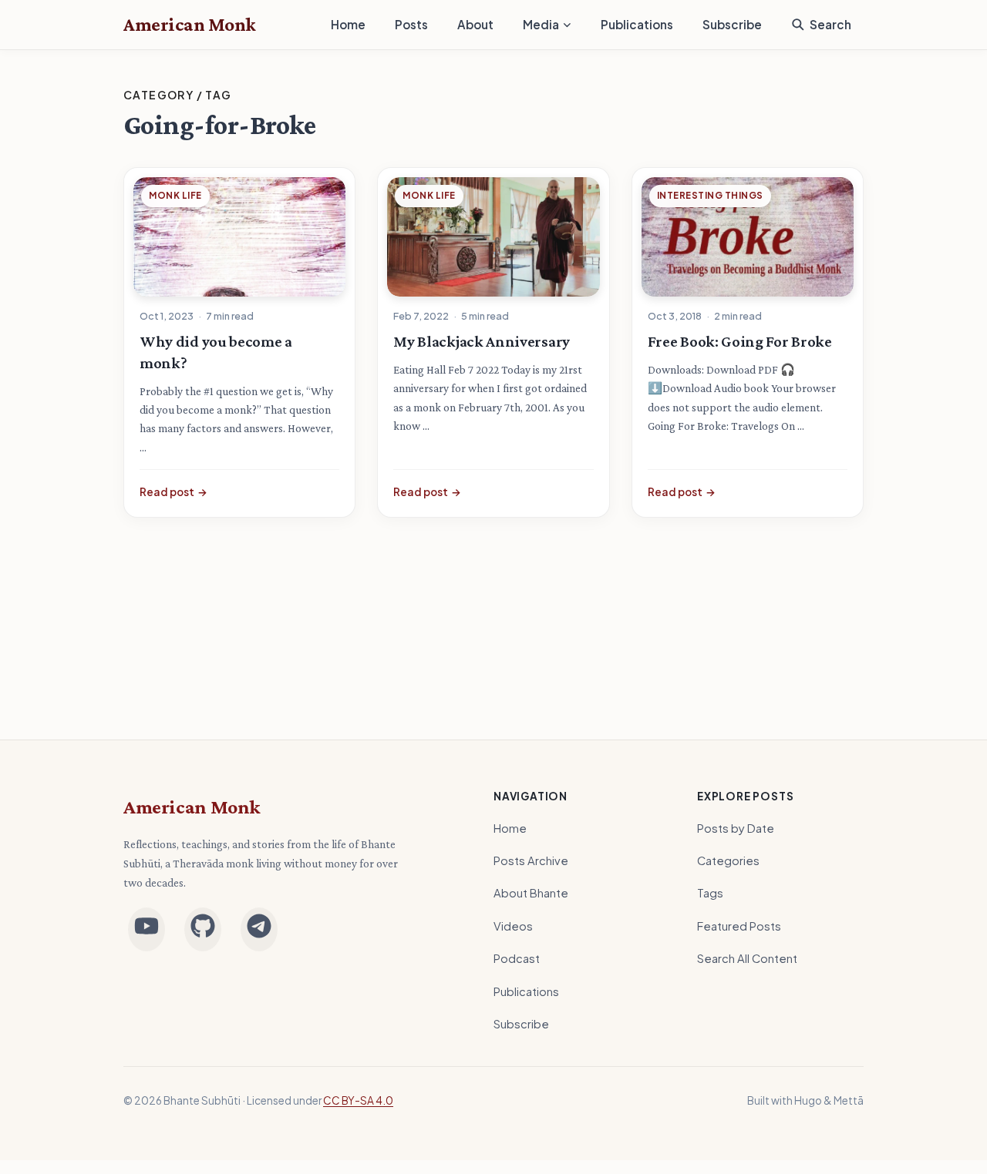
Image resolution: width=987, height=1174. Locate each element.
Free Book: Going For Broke (740, 341)
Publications (637, 24)
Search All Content (747, 958)
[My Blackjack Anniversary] (493, 237)
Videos (513, 926)
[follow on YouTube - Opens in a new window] (146, 929)
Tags (710, 893)
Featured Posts (739, 926)
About (475, 24)
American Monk (192, 807)
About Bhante (531, 893)
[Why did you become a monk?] (239, 237)
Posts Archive (531, 860)
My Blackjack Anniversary (481, 341)
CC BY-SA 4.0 (358, 1100)
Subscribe (732, 24)
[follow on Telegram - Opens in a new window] (259, 929)
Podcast (517, 958)
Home (348, 24)
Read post (173, 491)
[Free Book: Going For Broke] (748, 237)
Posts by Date (735, 828)
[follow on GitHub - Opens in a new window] (202, 929)
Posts (411, 24)
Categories (728, 860)
